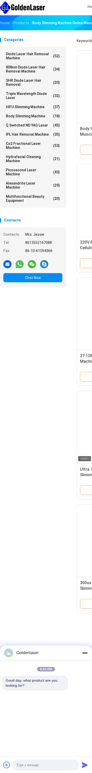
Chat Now (33, 278)
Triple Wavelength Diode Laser (33, 96)
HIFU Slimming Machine (33, 107)
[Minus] (85, 653)
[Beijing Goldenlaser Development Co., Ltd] (22, 8)
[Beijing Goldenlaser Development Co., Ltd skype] (44, 264)
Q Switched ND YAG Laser (33, 125)
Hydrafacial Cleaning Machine (33, 159)
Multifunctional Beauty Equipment (33, 198)
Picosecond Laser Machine (33, 172)
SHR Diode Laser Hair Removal (33, 82)
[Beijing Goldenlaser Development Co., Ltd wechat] (32, 264)
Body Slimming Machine (33, 116)
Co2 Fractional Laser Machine (33, 146)
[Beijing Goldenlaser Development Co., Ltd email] (7, 264)
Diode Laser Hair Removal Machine (33, 56)
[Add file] (6, 764)
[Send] (85, 764)
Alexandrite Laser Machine (33, 185)
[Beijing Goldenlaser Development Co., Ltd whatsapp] (20, 264)
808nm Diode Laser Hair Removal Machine (33, 69)
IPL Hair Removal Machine (33, 134)
